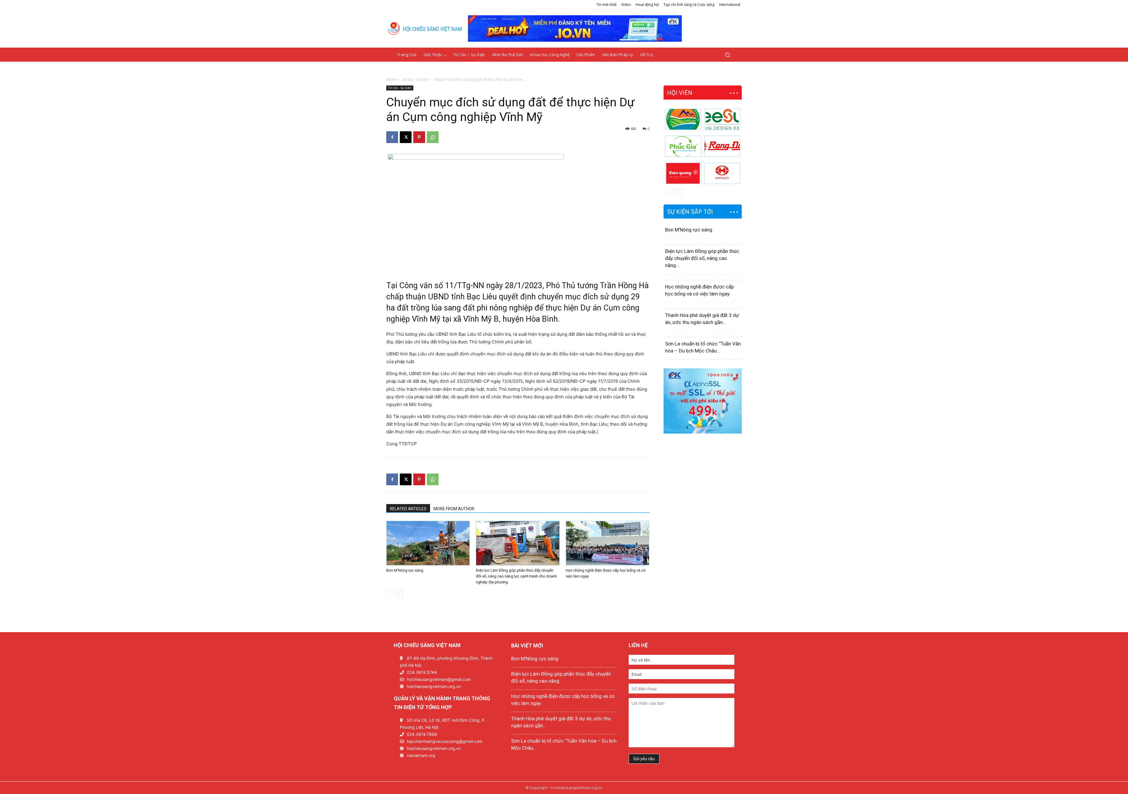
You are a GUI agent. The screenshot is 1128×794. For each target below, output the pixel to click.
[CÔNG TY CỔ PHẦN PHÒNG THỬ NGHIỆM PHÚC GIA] (683, 146)
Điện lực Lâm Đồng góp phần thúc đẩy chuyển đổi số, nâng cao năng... (702, 258)
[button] (727, 55)
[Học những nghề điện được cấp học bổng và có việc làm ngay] (607, 543)
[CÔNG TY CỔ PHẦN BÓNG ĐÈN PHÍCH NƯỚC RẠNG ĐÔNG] (722, 146)
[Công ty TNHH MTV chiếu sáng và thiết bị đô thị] (722, 173)
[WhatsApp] (433, 137)
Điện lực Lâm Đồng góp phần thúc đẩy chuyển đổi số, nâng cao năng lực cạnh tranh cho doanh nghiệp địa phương (516, 576)
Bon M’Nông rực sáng (404, 570)
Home (391, 79)
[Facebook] (392, 137)
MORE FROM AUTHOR (454, 508)
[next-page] (399, 593)
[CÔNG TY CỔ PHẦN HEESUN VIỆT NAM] (722, 119)
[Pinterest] (419, 137)
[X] (406, 137)
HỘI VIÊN (679, 92)
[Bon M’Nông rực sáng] (428, 543)
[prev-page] (390, 593)
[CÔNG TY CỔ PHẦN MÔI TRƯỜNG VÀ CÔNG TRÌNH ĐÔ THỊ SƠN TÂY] (683, 119)
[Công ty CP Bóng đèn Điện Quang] (683, 173)
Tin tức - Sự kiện (415, 79)
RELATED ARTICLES (408, 508)
